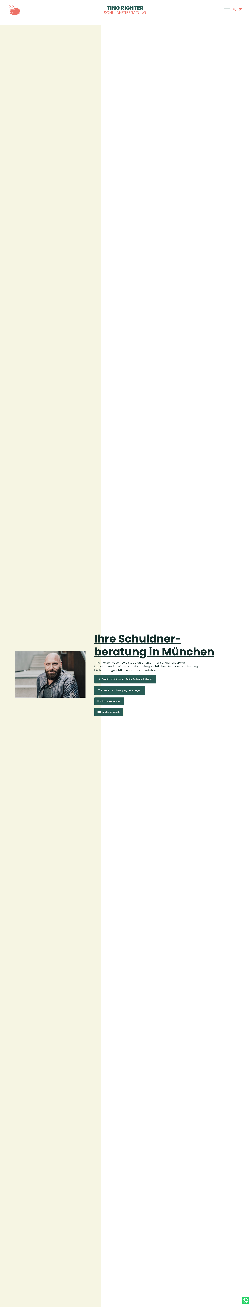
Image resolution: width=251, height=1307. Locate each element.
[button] (234, 9)
